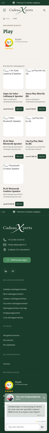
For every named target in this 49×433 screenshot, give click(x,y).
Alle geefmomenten (11, 335)
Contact (6, 364)
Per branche (8, 340)
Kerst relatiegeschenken (13, 294)
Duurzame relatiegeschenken (15, 303)
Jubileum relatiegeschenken (14, 298)
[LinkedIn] (6, 271)
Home (7, 18)
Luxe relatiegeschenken (13, 317)
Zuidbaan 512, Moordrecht (19, 249)
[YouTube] (13, 271)
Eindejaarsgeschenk (11, 313)
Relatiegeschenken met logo (15, 308)
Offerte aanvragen (17, 260)
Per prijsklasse (9, 345)
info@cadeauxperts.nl (17, 244)
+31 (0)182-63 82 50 (16, 239)
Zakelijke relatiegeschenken (15, 289)
